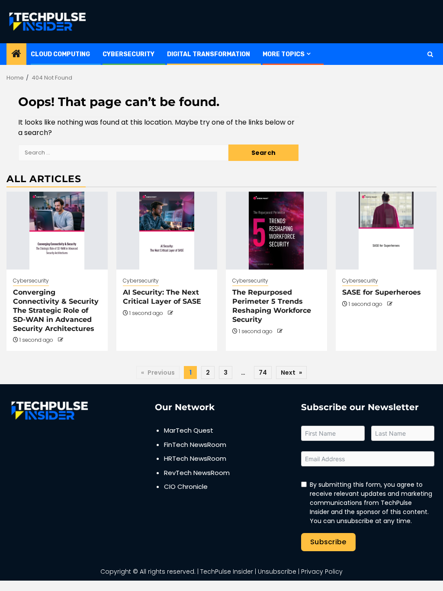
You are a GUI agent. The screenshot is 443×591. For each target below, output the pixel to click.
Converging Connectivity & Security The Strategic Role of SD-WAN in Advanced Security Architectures (56, 310)
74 (263, 372)
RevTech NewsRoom (197, 472)
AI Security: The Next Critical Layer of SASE (162, 296)
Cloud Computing (60, 54)
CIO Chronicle (186, 486)
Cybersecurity (128, 54)
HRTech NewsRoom (195, 458)
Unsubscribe (277, 571)
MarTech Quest (188, 430)
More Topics (284, 54)
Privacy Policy (322, 571)
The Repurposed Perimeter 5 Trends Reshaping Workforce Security (271, 305)
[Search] (430, 54)
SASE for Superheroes (381, 292)
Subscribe (328, 542)
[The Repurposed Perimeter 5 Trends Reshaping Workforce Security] (276, 231)
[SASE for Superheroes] (386, 231)
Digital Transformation (208, 54)
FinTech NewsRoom (195, 444)
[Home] (16, 54)
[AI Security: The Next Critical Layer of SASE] (167, 231)
